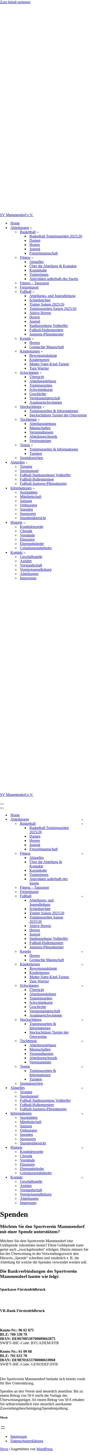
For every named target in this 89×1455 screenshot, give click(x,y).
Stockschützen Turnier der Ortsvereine (58, 415)
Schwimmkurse (41, 390)
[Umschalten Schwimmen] (82, 986)
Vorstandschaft (31, 565)
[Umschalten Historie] (82, 1148)
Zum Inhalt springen (15, 2)
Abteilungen (29, 574)
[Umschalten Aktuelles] (82, 1088)
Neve (4, 1449)
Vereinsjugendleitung (36, 569)
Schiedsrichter (40, 300)
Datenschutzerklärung (26, 1441)
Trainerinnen (38, 274)
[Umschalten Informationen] (82, 1113)
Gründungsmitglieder (36, 548)
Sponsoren (28, 514)
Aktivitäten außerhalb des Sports (53, 279)
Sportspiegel (29, 471)
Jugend (34, 249)
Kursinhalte (38, 270)
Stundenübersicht (33, 518)
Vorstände (27, 535)
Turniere (35, 453)
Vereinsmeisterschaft (44, 398)
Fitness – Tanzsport (34, 283)
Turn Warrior (39, 368)
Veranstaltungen (41, 432)
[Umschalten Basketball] (82, 824)
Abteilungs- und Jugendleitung (52, 296)
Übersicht (36, 377)
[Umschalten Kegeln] (82, 952)
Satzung (26, 501)
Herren (34, 245)
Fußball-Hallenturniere (46, 330)
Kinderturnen (39, 360)
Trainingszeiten (40, 385)
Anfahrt (26, 561)
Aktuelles (36, 262)
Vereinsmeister (40, 441)
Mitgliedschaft (30, 497)
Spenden (26, 509)
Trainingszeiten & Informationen (53, 411)
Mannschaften (40, 428)
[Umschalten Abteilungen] (82, 819)
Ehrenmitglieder (32, 544)
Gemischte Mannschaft (46, 347)
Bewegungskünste (43, 355)
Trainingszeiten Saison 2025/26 (52, 309)
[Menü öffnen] (3, 1427)
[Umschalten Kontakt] (82, 1177)
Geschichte (37, 394)
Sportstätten (28, 492)
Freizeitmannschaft (43, 253)
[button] (31, 228)
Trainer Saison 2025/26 (46, 304)
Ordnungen (28, 505)
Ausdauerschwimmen (45, 402)
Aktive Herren (40, 313)
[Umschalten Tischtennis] (82, 1041)
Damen (34, 240)
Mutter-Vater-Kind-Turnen (49, 364)
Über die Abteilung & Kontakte (53, 266)
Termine (26, 466)
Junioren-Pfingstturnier (46, 334)
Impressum (28, 578)
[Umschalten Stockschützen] (82, 1020)
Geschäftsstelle (31, 557)
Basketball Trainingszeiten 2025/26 (55, 236)
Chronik (26, 531)
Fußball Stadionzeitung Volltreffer (45, 475)
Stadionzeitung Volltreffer (48, 326)
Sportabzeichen (31, 458)
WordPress (45, 1449)
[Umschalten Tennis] (82, 1067)
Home (15, 223)
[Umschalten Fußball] (82, 896)
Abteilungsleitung (42, 381)
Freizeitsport (29, 287)
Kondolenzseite (31, 527)
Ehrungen (27, 539)
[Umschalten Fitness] (82, 854)
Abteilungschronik (43, 436)
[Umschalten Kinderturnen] (82, 964)
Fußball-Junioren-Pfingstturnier (43, 484)
